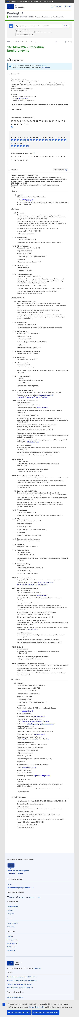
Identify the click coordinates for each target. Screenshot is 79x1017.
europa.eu (37, 968)
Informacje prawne (12, 906)
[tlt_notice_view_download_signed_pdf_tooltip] (12, 127)
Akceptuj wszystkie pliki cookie (18, 1012)
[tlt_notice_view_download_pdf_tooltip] (12, 140)
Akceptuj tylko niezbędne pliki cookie (45, 1012)
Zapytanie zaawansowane (43, 32)
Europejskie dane (12, 940)
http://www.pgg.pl (39, 716)
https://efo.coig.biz (42, 407)
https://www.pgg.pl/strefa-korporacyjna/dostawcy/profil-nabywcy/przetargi (35, 396)
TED (8, 42)
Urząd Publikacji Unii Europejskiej (18, 871)
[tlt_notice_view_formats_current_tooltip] (66, 170)
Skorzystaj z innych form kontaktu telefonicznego (22, 980)
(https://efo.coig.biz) (33, 442)
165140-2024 (43, 65)
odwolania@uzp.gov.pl (29, 767)
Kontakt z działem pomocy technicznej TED (20, 888)
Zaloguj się (57, 6)
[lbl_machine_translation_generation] (34, 153)
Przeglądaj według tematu (24, 34)
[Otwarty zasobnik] (9, 59)
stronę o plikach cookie (37, 1007)
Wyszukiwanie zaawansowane (24, 32)
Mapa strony (11, 927)
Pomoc (9, 884)
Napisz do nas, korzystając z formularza (19, 984)
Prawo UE (10, 936)
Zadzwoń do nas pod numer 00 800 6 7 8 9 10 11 (22, 977)
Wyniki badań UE (12, 943)
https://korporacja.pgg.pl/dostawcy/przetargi (35, 721)
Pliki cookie (10, 910)
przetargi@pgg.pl (22, 98)
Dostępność (10, 914)
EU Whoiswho (11, 947)
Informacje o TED (12, 923)
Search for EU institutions (15, 997)
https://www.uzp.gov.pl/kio (42, 776)
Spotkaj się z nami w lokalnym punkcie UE (20, 987)
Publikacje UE (11, 950)
